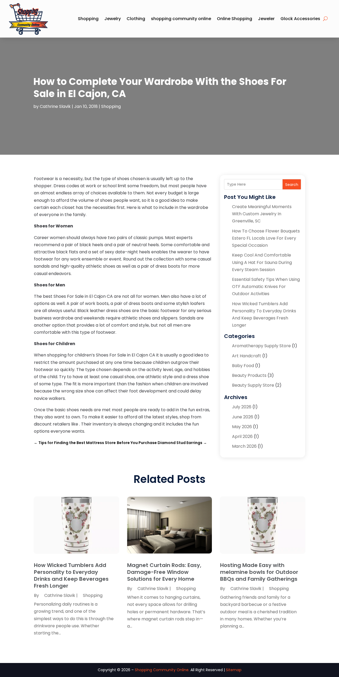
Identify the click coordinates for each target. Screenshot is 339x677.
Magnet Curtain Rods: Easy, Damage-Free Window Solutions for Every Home (164, 572)
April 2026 (242, 436)
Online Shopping (234, 19)
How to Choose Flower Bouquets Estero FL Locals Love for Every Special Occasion (266, 238)
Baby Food (243, 366)
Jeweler (266, 19)
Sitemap (234, 670)
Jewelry (112, 19)
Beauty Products (249, 375)
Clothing (136, 19)
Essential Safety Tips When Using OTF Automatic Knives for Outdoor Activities (266, 286)
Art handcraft (246, 356)
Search (291, 184)
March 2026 (244, 446)
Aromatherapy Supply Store (261, 346)
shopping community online (181, 19)
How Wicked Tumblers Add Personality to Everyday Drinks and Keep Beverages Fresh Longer (71, 575)
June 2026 (242, 417)
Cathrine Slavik (55, 106)
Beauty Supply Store (253, 385)
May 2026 (242, 427)
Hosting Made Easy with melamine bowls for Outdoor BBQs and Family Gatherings (259, 572)
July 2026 (241, 407)
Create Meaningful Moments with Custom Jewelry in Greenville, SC (262, 214)
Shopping (88, 19)
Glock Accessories (300, 19)
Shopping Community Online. (162, 670)
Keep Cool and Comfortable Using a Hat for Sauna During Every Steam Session (262, 262)
